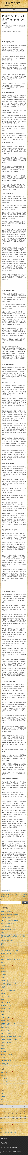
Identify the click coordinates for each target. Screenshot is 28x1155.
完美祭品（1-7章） (6, 996)
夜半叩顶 (3, 1058)
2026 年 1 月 (4, 1085)
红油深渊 (3, 1014)
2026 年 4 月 (4, 1076)
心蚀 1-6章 (3, 971)
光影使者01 (22, 25)
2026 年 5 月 (4, 1072)
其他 (2, 1093)
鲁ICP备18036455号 (10, 1132)
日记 (2, 1100)
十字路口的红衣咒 (5, 926)
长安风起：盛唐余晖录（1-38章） (10, 1039)
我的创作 (7, 890)
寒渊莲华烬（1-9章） (6, 981)
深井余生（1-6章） (6, 1045)
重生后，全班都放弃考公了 (8, 911)
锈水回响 (3, 947)
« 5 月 (13, 1125)
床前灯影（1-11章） (6, 1002)
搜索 (1, 899)
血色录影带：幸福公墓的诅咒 (8, 1061)
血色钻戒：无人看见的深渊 (8, 990)
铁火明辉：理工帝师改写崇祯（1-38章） (11, 1036)
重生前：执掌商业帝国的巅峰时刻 (10, 914)
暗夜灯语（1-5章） (6, 1030)
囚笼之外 (3, 993)
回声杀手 (3, 978)
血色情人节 (4, 999)
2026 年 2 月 (4, 1082)
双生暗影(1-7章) (5, 1051)
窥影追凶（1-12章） (6, 1011)
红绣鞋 (2, 933)
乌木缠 (2, 956)
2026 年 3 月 (4, 1079)
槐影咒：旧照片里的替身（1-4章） (10, 950)
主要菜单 (14, 10)
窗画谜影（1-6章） (6, 1048)
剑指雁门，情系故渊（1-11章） (9, 984)
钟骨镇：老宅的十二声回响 (8, 923)
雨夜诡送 (3, 944)
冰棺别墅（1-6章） (6, 987)
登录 (1, 1128)
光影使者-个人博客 (10, 2)
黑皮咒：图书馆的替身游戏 (8, 930)
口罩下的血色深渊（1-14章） (8, 1024)
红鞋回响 (3, 974)
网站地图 (4, 1138)
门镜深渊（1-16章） (6, 1042)
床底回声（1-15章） (6, 1008)
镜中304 (3, 968)
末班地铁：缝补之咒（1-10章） (9, 953)
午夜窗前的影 (4, 1064)
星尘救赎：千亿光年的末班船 (8, 1054)
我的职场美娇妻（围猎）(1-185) (9, 941)
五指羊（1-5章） (5, 1027)
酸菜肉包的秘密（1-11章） (8, 1021)
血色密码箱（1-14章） (6, 1005)
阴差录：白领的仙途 (6, 917)
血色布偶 (3, 962)
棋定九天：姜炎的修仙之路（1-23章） (11, 959)
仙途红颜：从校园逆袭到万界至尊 (10, 920)
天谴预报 (3, 965)
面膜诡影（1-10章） (6, 1018)
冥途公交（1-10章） (6, 1033)
